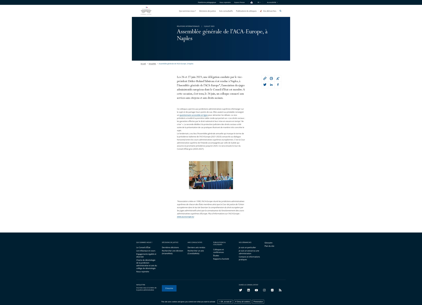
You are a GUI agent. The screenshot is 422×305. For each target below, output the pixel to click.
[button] (187, 11)
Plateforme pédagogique (207, 2)
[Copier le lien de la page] (265, 78)
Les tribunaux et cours (145, 250)
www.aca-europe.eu (185, 216)
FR (258, 2)
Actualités (152, 64)
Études (216, 255)
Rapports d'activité (221, 259)
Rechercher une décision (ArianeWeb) (172, 252)
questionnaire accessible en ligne (194, 115)
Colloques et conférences (218, 250)
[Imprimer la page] (271, 78)
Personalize (258, 302)
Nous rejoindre (142, 271)
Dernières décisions (170, 247)
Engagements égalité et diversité (146, 255)
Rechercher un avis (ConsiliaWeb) (196, 252)
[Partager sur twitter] (265, 85)
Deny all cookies (243, 302)
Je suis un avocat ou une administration (249, 252)
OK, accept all (225, 302)
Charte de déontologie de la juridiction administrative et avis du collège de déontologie (146, 264)
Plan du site (269, 246)
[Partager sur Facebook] (278, 85)
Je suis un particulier (247, 247)
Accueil (143, 64)
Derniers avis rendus (196, 247)
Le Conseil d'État (143, 247)
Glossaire (268, 242)
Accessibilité (271, 2)
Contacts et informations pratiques (249, 258)
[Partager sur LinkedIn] (271, 85)
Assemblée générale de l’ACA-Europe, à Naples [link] (176, 64)
